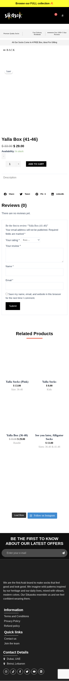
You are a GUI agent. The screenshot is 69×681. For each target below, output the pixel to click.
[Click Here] (62, 15)
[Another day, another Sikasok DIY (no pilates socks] (12, 477)
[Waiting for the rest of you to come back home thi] (34, 504)
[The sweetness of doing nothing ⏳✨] (12, 504)
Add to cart (36, 164)
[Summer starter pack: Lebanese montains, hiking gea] (57, 504)
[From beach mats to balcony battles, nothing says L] (57, 477)
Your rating (13, 240)
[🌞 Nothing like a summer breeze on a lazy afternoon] (57, 491)
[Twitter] (27, 672)
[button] (9, 50)
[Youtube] (34, 672)
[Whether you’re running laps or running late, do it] (34, 477)
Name (10, 266)
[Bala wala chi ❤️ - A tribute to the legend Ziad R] (12, 491)
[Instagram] (6, 672)
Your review (13, 246)
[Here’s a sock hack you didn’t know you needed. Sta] (34, 491)
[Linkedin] (41, 672)
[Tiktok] (13, 672)
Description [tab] (9, 177)
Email (9, 280)
